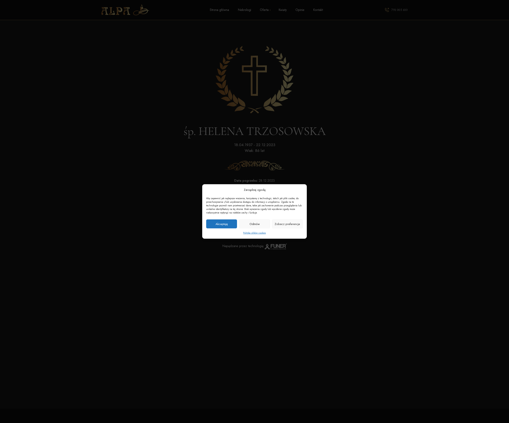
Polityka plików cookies (254, 233)
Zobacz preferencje (287, 224)
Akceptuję (222, 224)
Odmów (255, 224)
